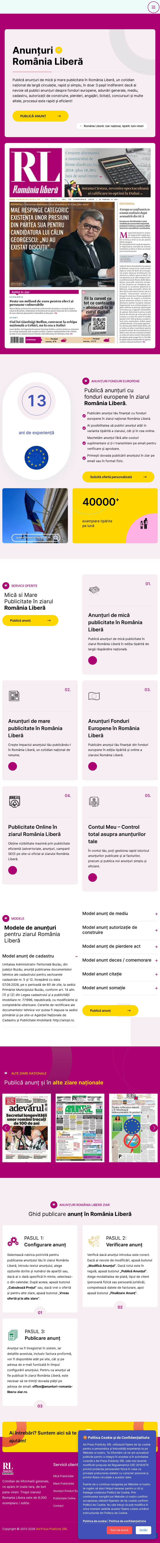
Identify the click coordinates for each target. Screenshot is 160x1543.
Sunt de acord (119, 1530)
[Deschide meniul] (153, 7)
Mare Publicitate (63, 1483)
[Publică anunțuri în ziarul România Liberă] (26, 1468)
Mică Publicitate (63, 1476)
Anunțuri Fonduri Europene (70, 1490)
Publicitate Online (64, 1498)
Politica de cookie (95, 1521)
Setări (143, 1530)
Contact (58, 1505)
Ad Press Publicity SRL (52, 1529)
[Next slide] (154, 1128)
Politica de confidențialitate (127, 1521)
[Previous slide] (6, 1128)
